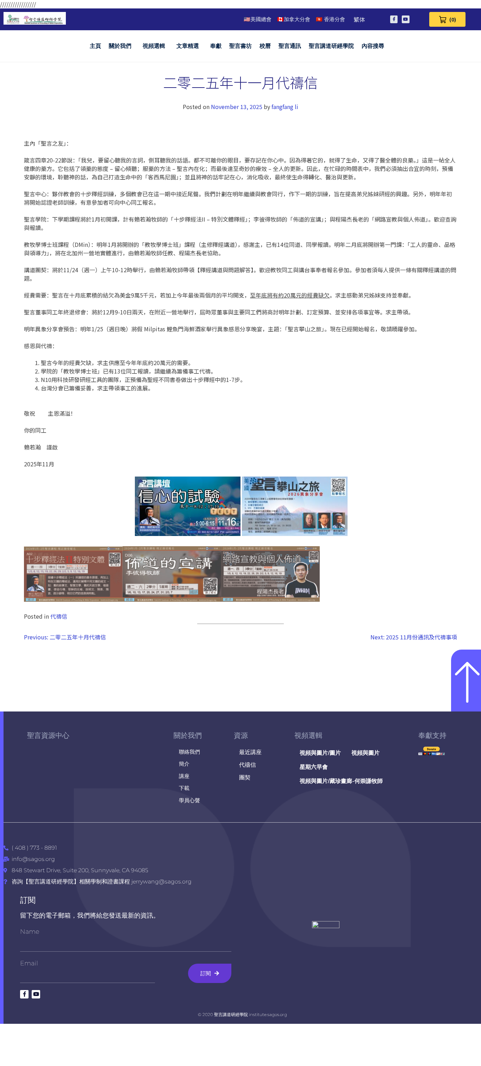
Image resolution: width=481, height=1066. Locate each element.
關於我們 (120, 46)
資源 (241, 735)
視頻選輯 (154, 46)
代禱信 (58, 616)
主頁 (95, 46)
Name (29, 932)
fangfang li (284, 106)
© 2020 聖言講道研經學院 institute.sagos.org (242, 1014)
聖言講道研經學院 (331, 46)
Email (29, 963)
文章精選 (187, 46)
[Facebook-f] (394, 19)
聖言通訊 (290, 46)
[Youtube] (406, 19)
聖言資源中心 (48, 735)
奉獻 (215, 46)
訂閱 (28, 900)
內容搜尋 (373, 46)
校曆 (265, 46)
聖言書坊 (240, 46)
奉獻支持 (432, 735)
